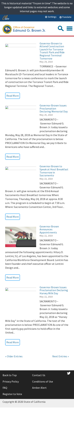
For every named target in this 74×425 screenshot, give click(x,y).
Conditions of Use (42, 381)
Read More (12, 95)
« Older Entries (14, 356)
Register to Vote (12, 394)
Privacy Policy (11, 381)
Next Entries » (60, 356)
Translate (66, 17)
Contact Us (38, 375)
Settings (51, 16)
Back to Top (10, 375)
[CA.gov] (6, 18)
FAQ (5, 387)
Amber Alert (39, 387)
